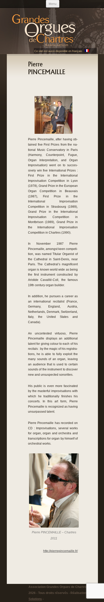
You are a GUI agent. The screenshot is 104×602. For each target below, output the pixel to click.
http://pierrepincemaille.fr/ (60, 551)
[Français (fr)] (87, 51)
